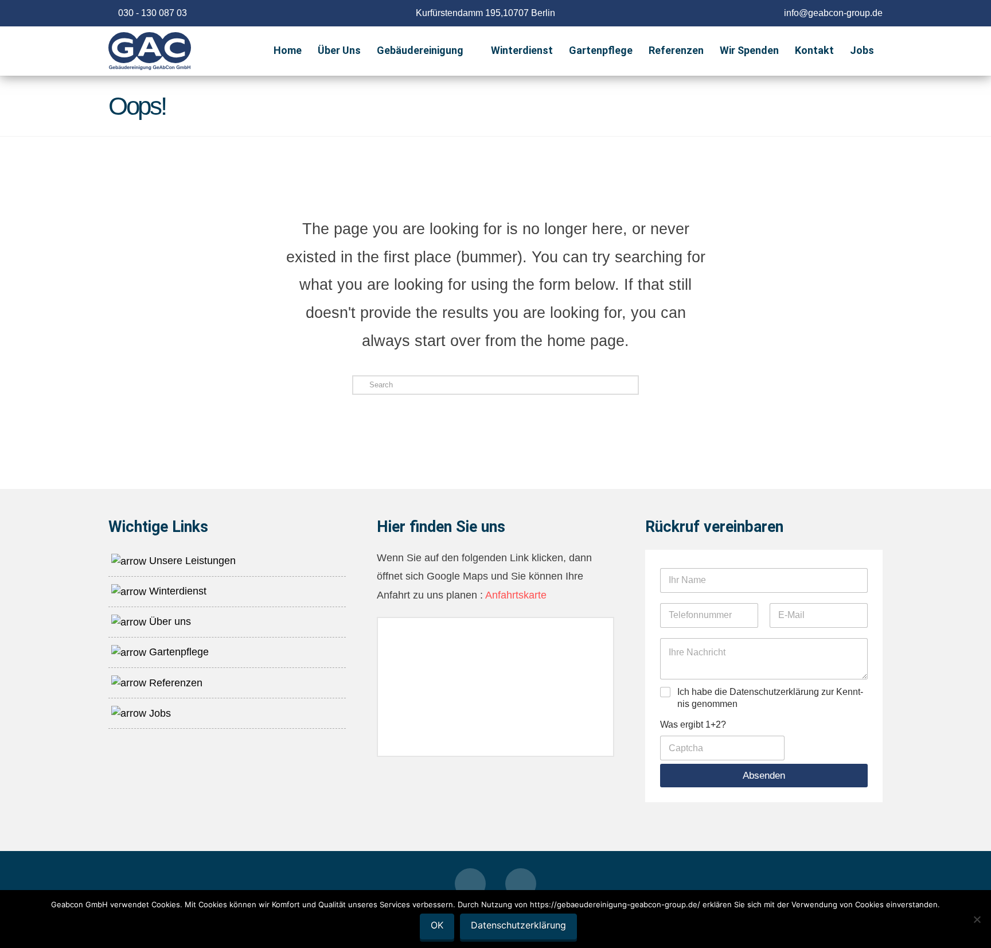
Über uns (168, 621)
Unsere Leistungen (191, 560)
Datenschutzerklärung (518, 925)
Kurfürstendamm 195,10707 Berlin (485, 13)
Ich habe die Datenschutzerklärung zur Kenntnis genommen (770, 698)
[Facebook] (470, 883)
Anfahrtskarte (515, 595)
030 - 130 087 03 (152, 13)
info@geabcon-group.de (833, 13)
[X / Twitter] (520, 883)
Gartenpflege (177, 652)
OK (437, 925)
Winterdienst (176, 591)
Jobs (158, 713)
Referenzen (174, 683)
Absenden (764, 775)
